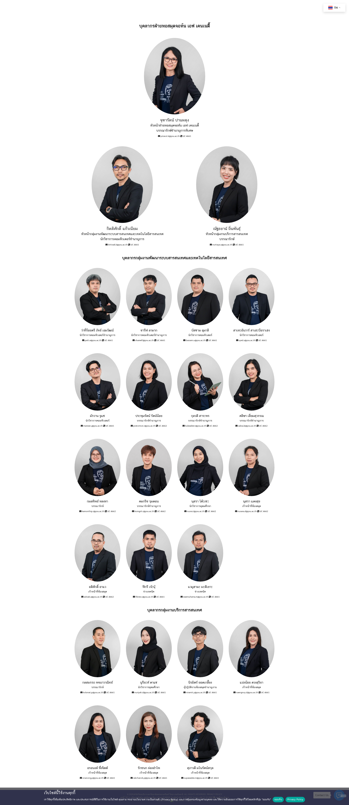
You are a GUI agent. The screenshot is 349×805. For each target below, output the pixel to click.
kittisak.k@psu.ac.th (118, 244)
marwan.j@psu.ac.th (93, 425)
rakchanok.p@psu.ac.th (144, 777)
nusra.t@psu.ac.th (195, 511)
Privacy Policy (295, 799)
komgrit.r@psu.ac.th (144, 511)
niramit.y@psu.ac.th (196, 692)
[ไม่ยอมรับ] (343, 795)
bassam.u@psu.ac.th (195, 340)
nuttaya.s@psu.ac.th (222, 244)
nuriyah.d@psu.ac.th (144, 692)
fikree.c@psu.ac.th (144, 596)
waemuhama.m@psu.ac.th (196, 596)
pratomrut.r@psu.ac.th (144, 425)
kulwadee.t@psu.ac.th (196, 425)
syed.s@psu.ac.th (247, 340)
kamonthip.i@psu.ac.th (93, 511)
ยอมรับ (278, 799)
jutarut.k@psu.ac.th (170, 135)
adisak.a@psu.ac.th (93, 596)
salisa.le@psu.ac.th (247, 425)
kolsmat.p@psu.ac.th (93, 692)
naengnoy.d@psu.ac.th (247, 692)
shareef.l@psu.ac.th (144, 340)
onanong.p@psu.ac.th (93, 777)
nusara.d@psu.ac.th (247, 511)
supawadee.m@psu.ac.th (195, 777)
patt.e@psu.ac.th (93, 340)
